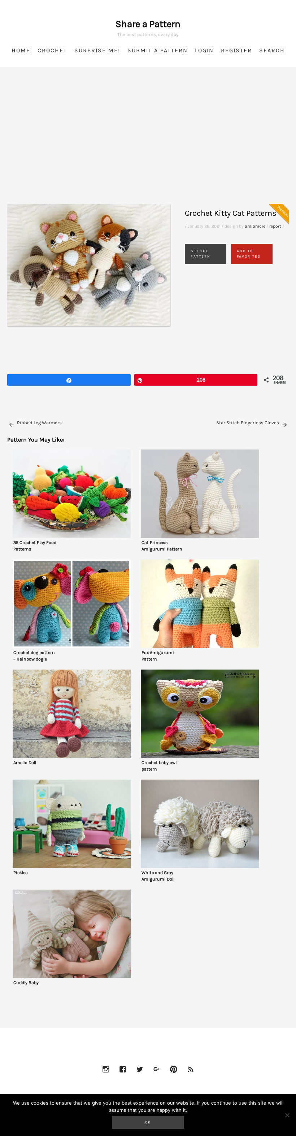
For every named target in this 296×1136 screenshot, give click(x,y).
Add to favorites (249, 254)
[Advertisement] (148, 144)
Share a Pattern (148, 24)
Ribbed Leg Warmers (39, 422)
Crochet (52, 50)
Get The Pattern (200, 254)
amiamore (255, 226)
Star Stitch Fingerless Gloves (247, 422)
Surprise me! (97, 50)
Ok (148, 1122)
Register (236, 50)
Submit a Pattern (157, 50)
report (275, 226)
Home (21, 50)
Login (204, 50)
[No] (287, 1115)
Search (272, 50)
